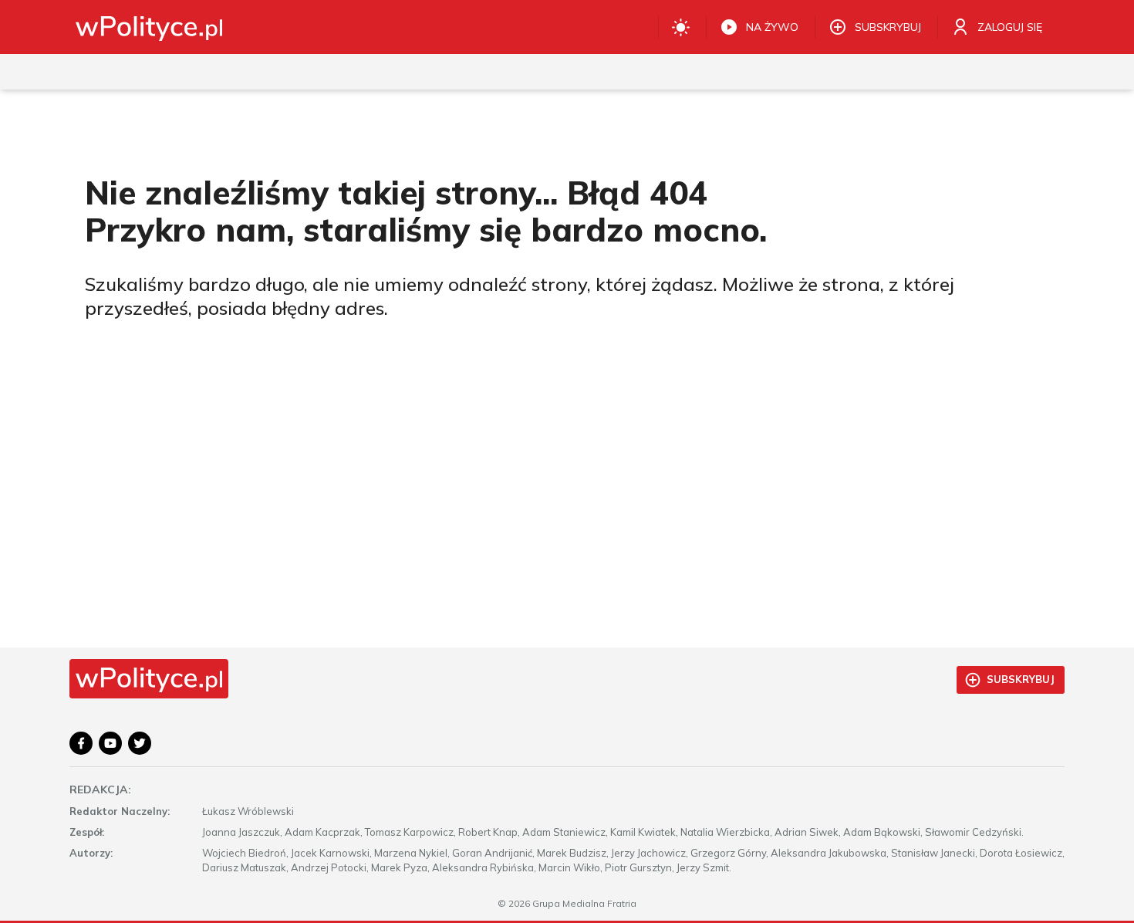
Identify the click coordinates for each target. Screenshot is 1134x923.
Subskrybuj (1021, 679)
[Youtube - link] (110, 743)
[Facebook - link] (81, 743)
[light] (681, 27)
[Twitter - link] (139, 743)
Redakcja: (100, 789)
